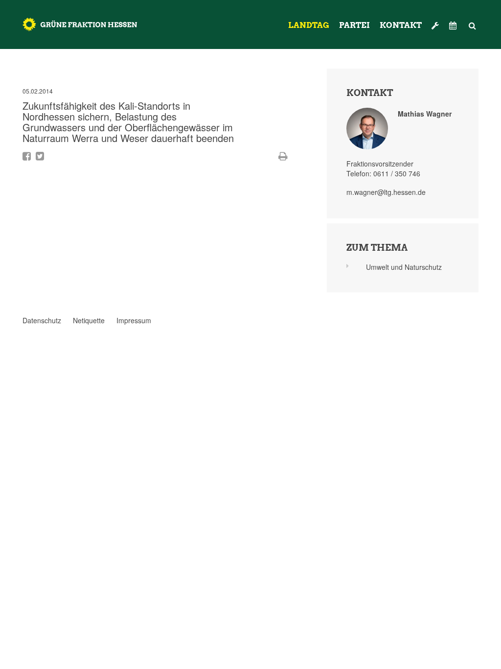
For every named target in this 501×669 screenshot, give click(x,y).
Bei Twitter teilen (40, 156)
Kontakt (401, 25)
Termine (454, 25)
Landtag (308, 25)
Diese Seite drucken (283, 156)
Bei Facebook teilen (27, 156)
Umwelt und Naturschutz (404, 267)
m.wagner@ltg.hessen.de (386, 192)
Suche (472, 21)
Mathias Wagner (425, 114)
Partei (354, 25)
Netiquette (89, 320)
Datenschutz (42, 320)
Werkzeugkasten (435, 21)
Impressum (133, 320)
